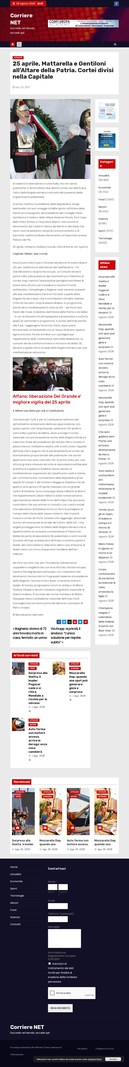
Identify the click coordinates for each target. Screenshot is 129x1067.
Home (14, 867)
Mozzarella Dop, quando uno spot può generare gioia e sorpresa (78, 682)
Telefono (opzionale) (61, 914)
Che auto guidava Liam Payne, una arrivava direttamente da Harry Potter (106, 445)
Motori (33, 724)
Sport (32, 668)
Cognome (62, 893)
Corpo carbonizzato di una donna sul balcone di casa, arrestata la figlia (106, 583)
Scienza (103, 219)
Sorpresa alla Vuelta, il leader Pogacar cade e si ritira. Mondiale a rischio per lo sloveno (38, 688)
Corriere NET (27, 1027)
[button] (115, 44)
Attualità (18, 57)
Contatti (15, 924)
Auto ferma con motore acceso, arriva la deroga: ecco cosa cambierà (37, 740)
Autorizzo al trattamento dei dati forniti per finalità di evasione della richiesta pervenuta (62, 972)
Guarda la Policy (95, 1059)
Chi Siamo (82, 1048)
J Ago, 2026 (38, 707)
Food (101, 199)
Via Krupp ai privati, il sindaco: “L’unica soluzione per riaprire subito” (66, 635)
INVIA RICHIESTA (60, 1008)
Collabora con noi (104, 1048)
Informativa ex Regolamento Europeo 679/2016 (62, 956)
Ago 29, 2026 (22, 849)
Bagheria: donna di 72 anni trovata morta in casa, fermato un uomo (30, 633)
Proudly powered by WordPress (26, 1047)
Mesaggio (55, 927)
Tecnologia (105, 238)
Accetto (113, 1059)
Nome (52, 881)
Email (52, 900)
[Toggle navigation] (19, 44)
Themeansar (16, 1054)
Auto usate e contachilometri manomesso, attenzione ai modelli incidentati (106, 484)
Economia (75, 668)
